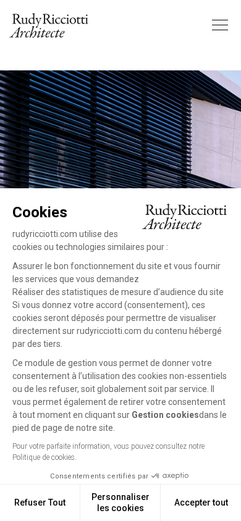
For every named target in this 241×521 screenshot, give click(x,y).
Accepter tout (201, 502)
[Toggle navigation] (220, 25)
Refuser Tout (40, 502)
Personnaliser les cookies (120, 502)
